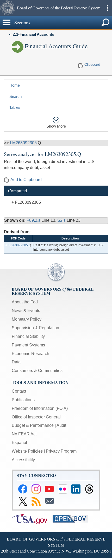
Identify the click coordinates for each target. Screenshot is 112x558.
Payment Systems (28, 345)
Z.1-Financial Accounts (33, 34)
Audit (61, 425)
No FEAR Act (24, 434)
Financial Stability (28, 336)
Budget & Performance (33, 425)
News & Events (26, 310)
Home (14, 85)
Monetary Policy (26, 319)
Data (16, 362)
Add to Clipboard (26, 179)
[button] (8, 8)
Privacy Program (61, 451)
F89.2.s (34, 220)
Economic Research (30, 353)
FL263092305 (18, 245)
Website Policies (27, 451)
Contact (19, 391)
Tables (14, 107)
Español (19, 442)
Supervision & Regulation (35, 328)
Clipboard (92, 64)
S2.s (62, 220)
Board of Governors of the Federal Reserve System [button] (58, 7)
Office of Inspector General (36, 417)
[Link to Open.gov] (72, 518)
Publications (23, 400)
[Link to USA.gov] (32, 518)
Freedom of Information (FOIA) (40, 408)
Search (15, 96)
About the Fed (25, 302)
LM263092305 (23, 143)
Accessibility (23, 460)
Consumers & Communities (37, 370)
